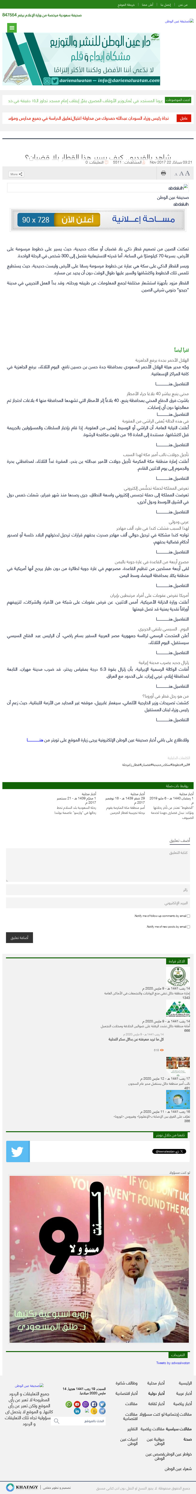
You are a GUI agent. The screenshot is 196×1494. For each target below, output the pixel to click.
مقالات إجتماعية (178, 1414)
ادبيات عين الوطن (128, 1441)
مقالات (131, 1403)
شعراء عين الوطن (178, 1468)
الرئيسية (185, 1382)
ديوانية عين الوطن (155, 1441)
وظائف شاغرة (126, 1382)
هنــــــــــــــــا (35, 739)
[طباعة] (163, 173)
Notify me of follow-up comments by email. (160, 915)
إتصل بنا (166, 4)
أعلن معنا (147, 4)
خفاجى (47, 1487)
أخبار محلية (155, 1382)
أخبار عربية (184, 1393)
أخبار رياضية (183, 1403)
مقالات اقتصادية (130, 1416)
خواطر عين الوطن (178, 1453)
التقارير (132, 1428)
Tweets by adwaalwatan (173, 1362)
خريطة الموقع (126, 4)
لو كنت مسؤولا (151, 1414)
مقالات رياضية (152, 1428)
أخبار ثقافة (156, 1403)
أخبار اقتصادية (126, 1393)
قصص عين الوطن (155, 1456)
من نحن (183, 4)
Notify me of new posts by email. (166, 926)
